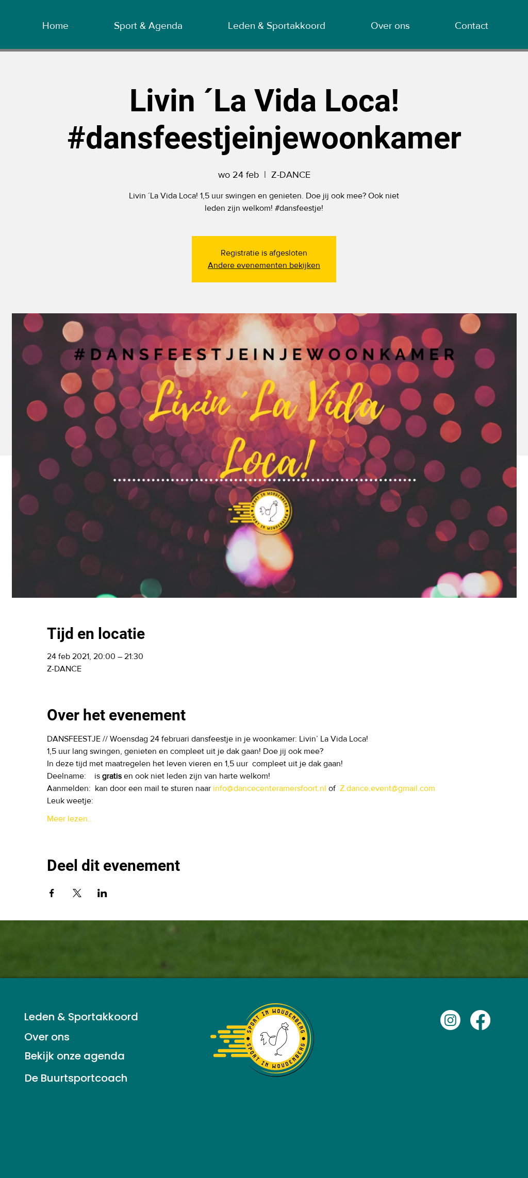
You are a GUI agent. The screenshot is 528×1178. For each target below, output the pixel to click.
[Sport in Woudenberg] (450, 1020)
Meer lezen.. (69, 818)
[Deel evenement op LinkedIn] (102, 893)
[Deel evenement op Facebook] (52, 893)
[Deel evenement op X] (77, 893)
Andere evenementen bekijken (264, 265)
